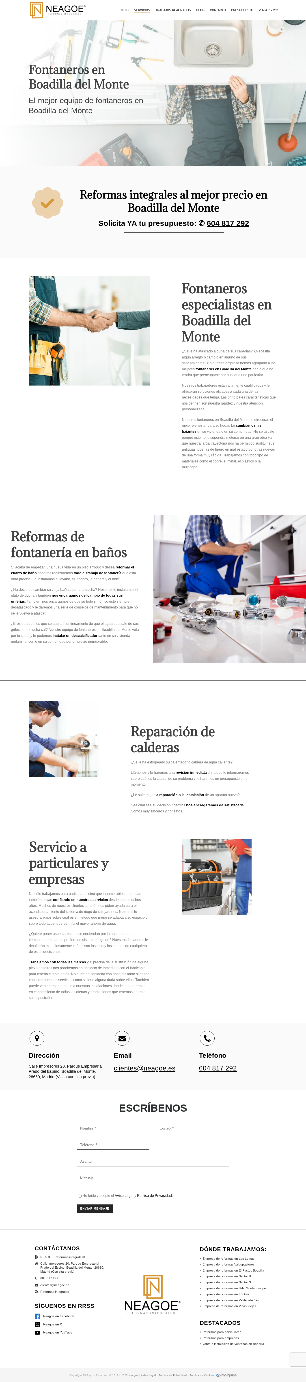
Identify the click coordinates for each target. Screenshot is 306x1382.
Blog (200, 10)
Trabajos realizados (173, 10)
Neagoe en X (52, 1324)
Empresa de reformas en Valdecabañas (231, 1300)
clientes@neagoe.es (144, 1068)
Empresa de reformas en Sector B (227, 1276)
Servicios (142, 10)
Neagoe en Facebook (58, 1316)
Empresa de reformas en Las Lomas (228, 1258)
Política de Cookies (202, 1375)
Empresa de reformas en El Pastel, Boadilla (233, 1270)
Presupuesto (242, 10)
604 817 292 (228, 223)
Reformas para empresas (221, 1338)
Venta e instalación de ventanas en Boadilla (233, 1344)
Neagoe (133, 1375)
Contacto (218, 10)
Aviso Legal (124, 1196)
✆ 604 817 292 (268, 10)
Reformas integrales (54, 1291)
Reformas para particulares (222, 1332)
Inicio (124, 10)
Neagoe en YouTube (57, 1332)
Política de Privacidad (154, 1196)
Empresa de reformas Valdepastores (228, 1264)
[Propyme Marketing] (226, 1375)
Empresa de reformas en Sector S (227, 1282)
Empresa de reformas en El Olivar (227, 1294)
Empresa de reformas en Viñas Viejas (229, 1306)
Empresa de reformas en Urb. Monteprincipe (234, 1288)
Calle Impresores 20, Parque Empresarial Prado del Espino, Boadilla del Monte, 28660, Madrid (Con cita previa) (72, 1267)
